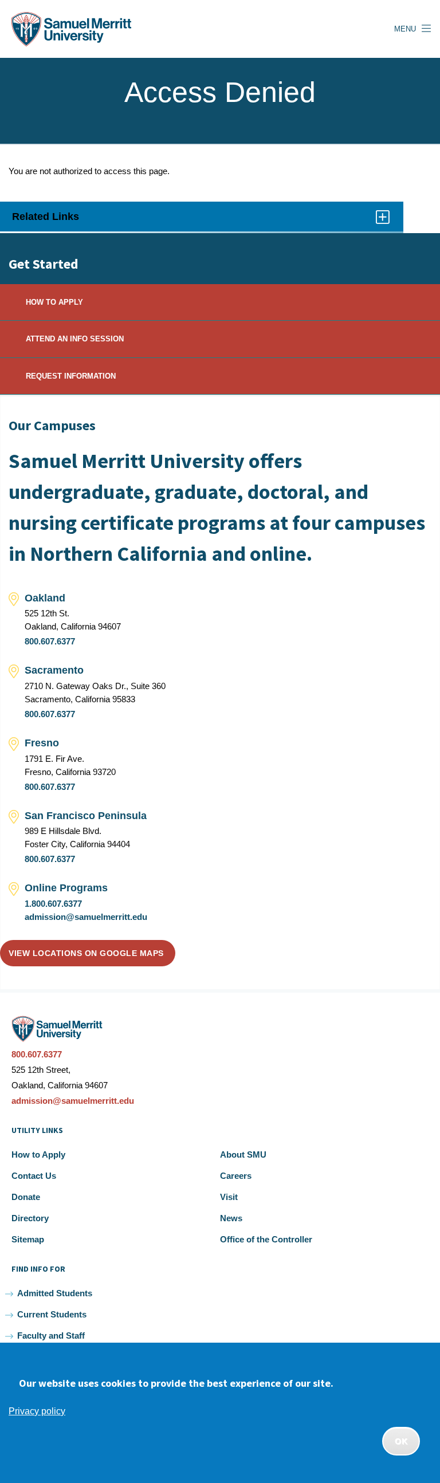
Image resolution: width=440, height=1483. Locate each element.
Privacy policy (37, 1411)
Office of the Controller (266, 1239)
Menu (405, 29)
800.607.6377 (50, 641)
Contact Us (33, 1176)
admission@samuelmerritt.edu (86, 917)
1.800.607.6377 (53, 903)
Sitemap (27, 1239)
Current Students (52, 1314)
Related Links (58, 221)
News (231, 1218)
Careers (236, 1176)
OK (401, 1441)
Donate (25, 1197)
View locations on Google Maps (86, 953)
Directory (30, 1218)
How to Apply (38, 1154)
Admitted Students (54, 1293)
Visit (229, 1197)
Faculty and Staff (51, 1335)
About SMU (243, 1154)
